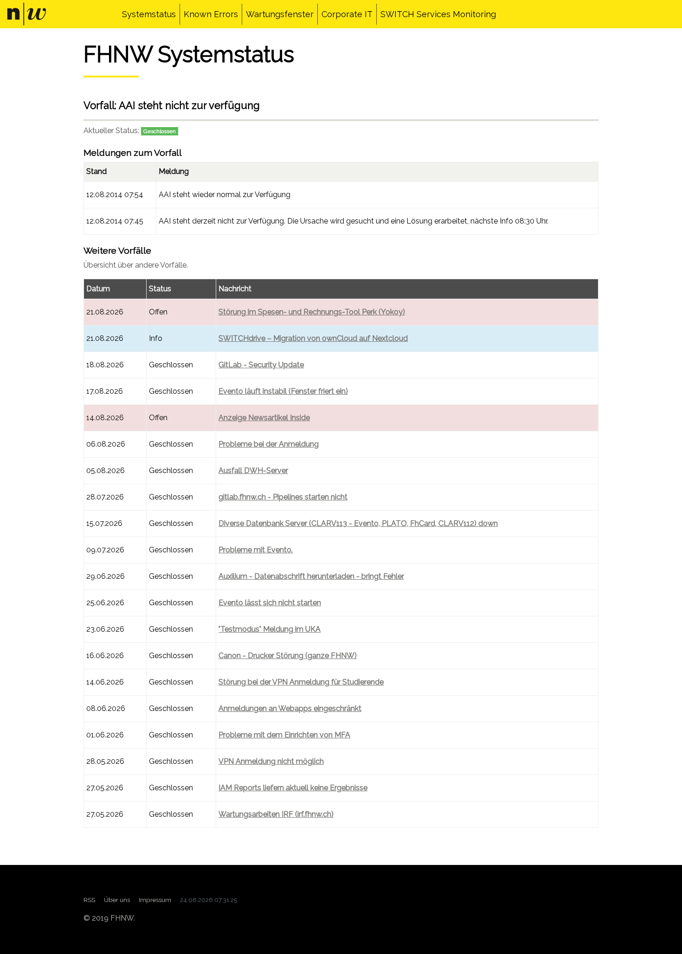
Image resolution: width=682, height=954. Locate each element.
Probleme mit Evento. (256, 549)
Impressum (155, 899)
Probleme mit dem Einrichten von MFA (284, 734)
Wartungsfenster (280, 14)
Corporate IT (347, 14)
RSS (89, 899)
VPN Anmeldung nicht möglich (271, 761)
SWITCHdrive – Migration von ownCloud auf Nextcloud (313, 338)
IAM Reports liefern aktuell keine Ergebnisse (293, 787)
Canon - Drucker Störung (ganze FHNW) (288, 655)
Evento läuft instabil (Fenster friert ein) (283, 391)
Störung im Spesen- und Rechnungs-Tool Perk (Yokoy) (312, 311)
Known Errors (211, 14)
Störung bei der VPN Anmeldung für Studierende (301, 682)
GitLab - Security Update (261, 364)
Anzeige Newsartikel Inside (264, 417)
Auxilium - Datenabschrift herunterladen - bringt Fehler (311, 576)
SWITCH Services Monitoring (438, 14)
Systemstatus (149, 14)
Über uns (117, 899)
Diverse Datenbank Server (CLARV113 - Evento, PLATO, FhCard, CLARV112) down (358, 523)
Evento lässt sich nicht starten (270, 602)
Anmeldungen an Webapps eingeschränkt (290, 708)
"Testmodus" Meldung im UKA (270, 629)
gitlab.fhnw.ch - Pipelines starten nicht (283, 497)
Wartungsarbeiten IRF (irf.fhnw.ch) (276, 814)
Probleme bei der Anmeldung (269, 444)
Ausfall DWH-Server (253, 470)
